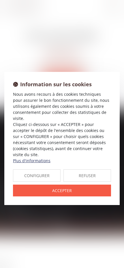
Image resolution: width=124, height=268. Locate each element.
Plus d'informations (31, 160)
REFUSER (87, 175)
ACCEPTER (62, 190)
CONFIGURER (37, 175)
